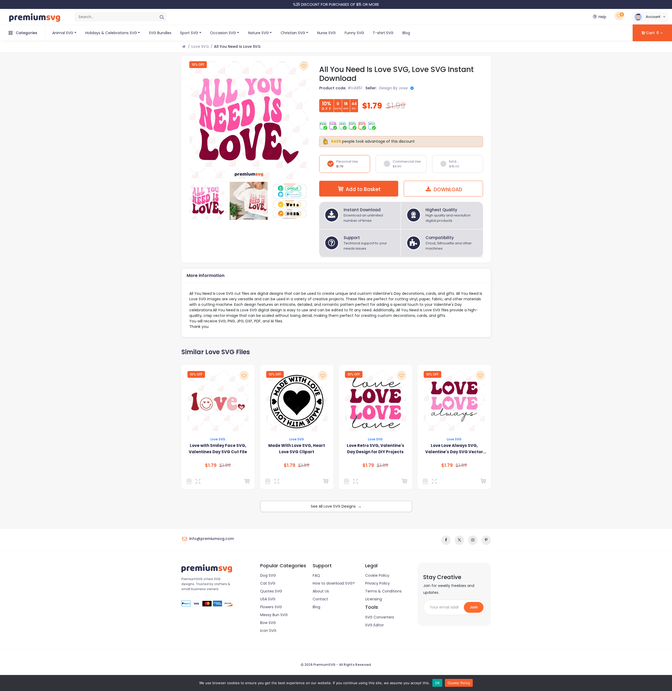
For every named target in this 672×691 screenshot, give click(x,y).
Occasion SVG (223, 32)
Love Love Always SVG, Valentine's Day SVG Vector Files (454, 449)
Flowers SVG (271, 607)
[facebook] (446, 540)
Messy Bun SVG (274, 614)
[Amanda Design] (190, 481)
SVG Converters (379, 617)
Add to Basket (363, 189)
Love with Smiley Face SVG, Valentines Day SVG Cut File (218, 449)
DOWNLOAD (447, 189)
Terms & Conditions (383, 591)
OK (437, 683)
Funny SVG (354, 32)
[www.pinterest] (486, 540)
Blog (406, 32)
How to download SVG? (334, 583)
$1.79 (211, 465)
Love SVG (200, 46)
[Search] (162, 17)
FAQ (316, 575)
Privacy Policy (377, 583)
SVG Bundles (160, 32)
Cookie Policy (377, 575)
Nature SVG (258, 32)
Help (602, 16)
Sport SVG (189, 32)
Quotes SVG (271, 591)
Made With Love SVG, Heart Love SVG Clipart (296, 449)
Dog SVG (268, 575)
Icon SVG (268, 630)
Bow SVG (268, 622)
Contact (320, 599)
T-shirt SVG (383, 32)
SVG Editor (374, 625)
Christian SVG (293, 32)
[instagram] (472, 540)
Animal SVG (62, 32)
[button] (650, 17)
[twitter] (459, 540)
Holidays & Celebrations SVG (111, 32)
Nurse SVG (326, 32)
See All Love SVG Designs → (336, 506)
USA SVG (267, 599)
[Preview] (199, 481)
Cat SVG (267, 583)
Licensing (373, 599)
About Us (321, 591)
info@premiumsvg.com (211, 538)
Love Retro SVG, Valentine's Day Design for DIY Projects (375, 449)
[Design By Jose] (268, 481)
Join (474, 607)
